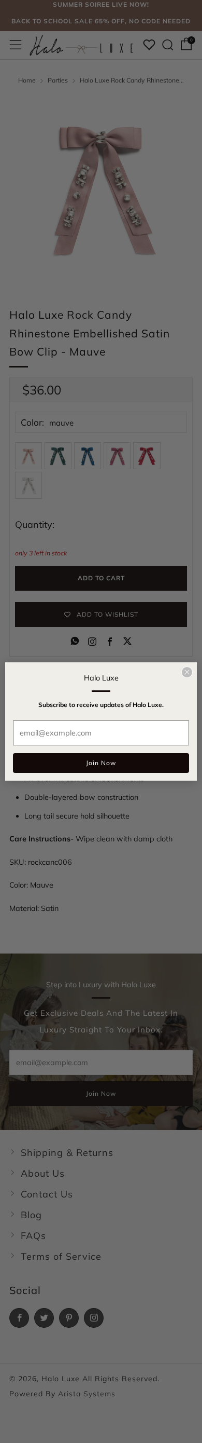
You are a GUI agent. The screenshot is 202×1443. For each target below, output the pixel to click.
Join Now (101, 763)
